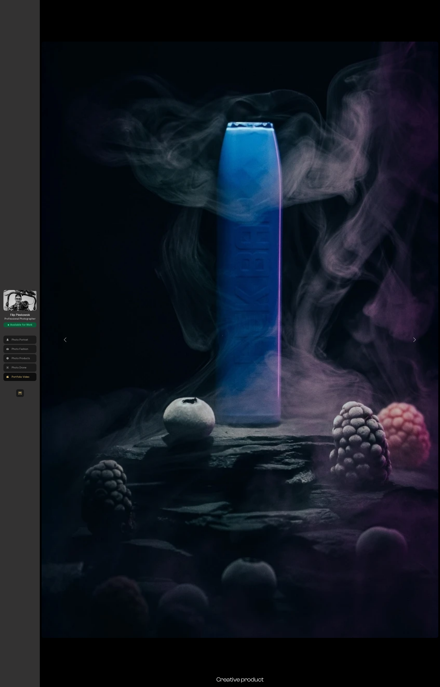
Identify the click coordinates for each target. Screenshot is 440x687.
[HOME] (20, 393)
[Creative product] (240, 339)
